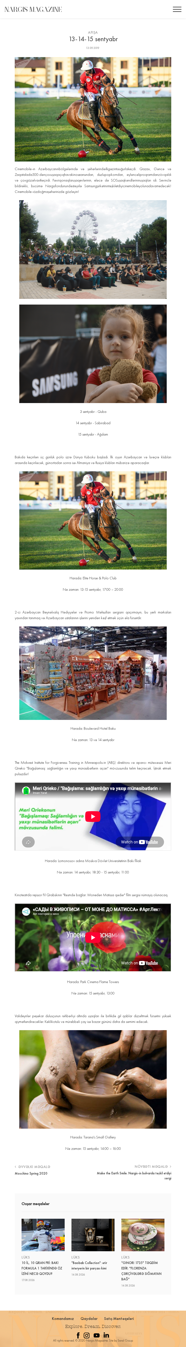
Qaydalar (89, 1318)
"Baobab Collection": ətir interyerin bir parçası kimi (89, 1266)
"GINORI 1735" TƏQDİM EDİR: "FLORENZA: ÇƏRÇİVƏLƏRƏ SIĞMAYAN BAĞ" (141, 1271)
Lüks (26, 1257)
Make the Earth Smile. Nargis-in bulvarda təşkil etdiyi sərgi (134, 1176)
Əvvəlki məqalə (33, 1166)
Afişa (93, 32)
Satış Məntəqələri (119, 1318)
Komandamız (63, 1318)
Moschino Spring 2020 (31, 1173)
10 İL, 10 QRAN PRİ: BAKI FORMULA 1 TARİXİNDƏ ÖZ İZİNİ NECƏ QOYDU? (42, 1268)
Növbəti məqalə (152, 1166)
